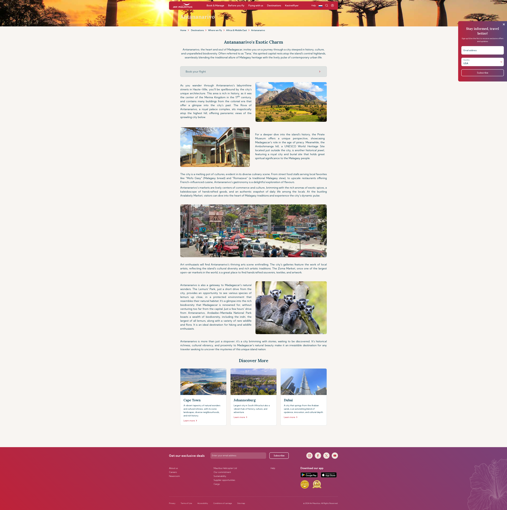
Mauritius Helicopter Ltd (225, 468)
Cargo (217, 484)
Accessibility (202, 503)
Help (273, 468)
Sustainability (220, 476)
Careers (173, 472)
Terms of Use (186, 503)
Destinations (197, 30)
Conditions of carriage (222, 503)
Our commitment (222, 472)
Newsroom (174, 476)
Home (183, 30)
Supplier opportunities (224, 480)
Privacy (172, 503)
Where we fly (215, 30)
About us (173, 468)
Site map (241, 503)
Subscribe (279, 455)
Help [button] (313, 5)
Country (466, 60)
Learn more (189, 420)
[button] (320, 5)
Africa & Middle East (236, 30)
